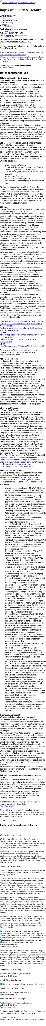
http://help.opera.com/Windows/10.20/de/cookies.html (23, 346)
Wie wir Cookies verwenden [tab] (10, 835)
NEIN (5, 820)
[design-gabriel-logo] (18, 3)
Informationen (12, 820)
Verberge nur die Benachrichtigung (32, 1019)
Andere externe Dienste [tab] (9, 947)
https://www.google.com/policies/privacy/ (17, 466)
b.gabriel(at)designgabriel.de (16, 35)
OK (1, 820)
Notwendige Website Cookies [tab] (11, 866)
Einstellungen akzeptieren (9, 1019)
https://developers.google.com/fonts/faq (22, 462)
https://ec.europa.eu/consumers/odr (13, 55)
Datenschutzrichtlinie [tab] (8, 1007)
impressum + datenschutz (16, 804)
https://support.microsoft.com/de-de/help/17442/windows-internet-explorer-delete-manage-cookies (22, 323)
